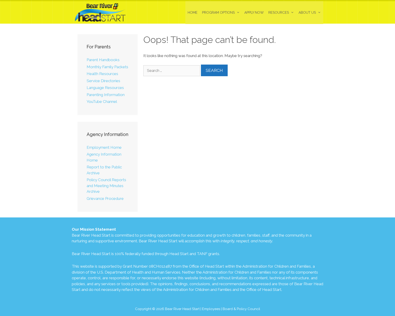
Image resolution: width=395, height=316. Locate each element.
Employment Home (104, 147)
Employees (211, 309)
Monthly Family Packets (107, 67)
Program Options (218, 12)
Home (193, 12)
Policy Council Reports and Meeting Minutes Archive (106, 186)
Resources (278, 12)
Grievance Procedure (105, 198)
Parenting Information (106, 94)
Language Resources (105, 87)
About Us (307, 12)
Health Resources (102, 73)
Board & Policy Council (241, 309)
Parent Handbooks (103, 59)
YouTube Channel (102, 101)
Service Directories (103, 80)
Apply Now (254, 12)
